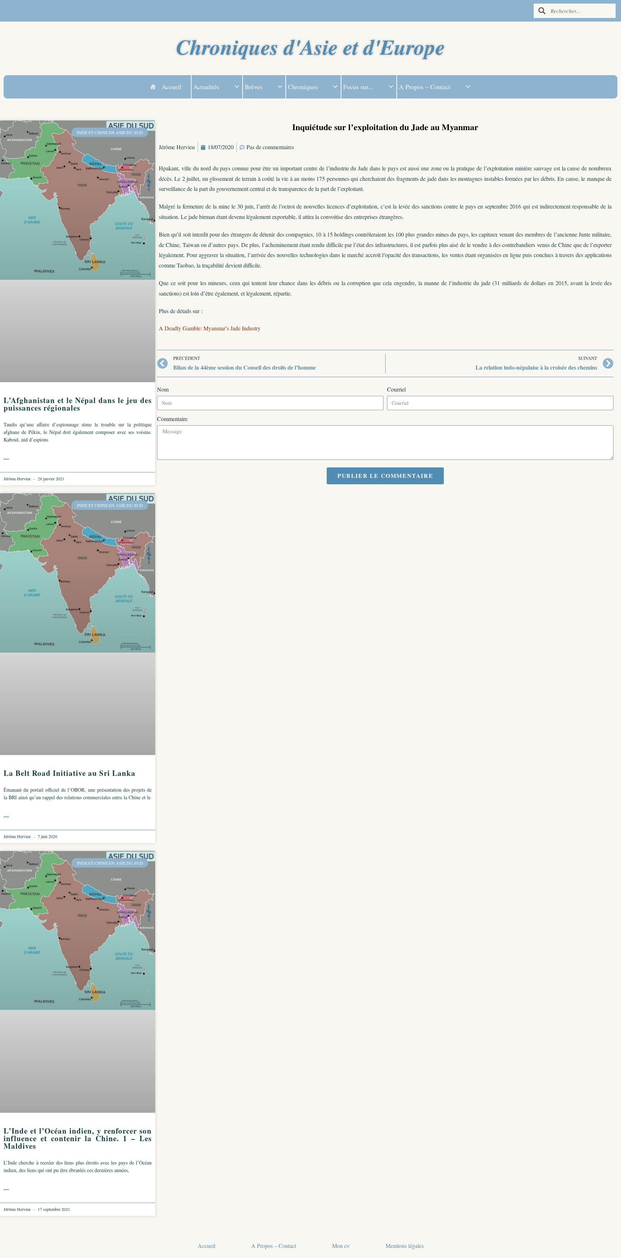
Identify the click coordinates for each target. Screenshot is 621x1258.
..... (6, 458)
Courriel (396, 389)
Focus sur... (358, 86)
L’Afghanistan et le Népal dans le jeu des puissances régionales (78, 404)
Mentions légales (405, 1245)
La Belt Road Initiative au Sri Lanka (69, 773)
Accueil (171, 86)
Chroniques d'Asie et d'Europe (310, 46)
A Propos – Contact (424, 86)
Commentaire (172, 418)
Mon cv (341, 1245)
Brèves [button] (253, 86)
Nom (163, 389)
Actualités (206, 86)
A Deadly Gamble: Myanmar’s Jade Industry (210, 328)
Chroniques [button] (303, 86)
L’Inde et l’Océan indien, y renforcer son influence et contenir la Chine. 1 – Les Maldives (78, 1138)
